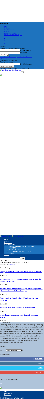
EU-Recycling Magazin (10, 33)
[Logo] (6, 236)
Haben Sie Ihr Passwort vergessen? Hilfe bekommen (16, 57)
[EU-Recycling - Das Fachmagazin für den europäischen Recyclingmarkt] (1, 384)
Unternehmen (8, 243)
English (12, 253)
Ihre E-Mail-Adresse (26, 64)
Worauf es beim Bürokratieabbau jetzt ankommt (17, 308)
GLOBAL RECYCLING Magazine (13, 35)
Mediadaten (7, 28)
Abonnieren (39, 372)
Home (6, 239)
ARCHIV (3, 350)
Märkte (6, 241)
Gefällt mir (39, 359)
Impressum (7, 395)
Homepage (11, 264)
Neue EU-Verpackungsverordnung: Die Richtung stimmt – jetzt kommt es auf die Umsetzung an (21, 290)
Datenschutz (3, 58)
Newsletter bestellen (9, 30)
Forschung (13, 248)
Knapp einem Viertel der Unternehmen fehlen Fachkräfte (21, 272)
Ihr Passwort (23, 52)
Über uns (6, 31)
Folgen (40, 363)
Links (5, 26)
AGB (5, 391)
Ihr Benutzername (25, 50)
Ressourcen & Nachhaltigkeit (21, 251)
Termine (6, 255)
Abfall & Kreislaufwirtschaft (21, 246)
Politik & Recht (15, 250)
